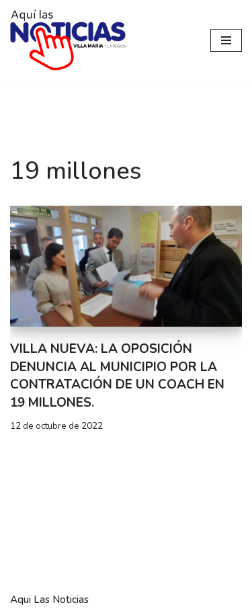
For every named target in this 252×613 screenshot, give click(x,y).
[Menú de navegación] (226, 40)
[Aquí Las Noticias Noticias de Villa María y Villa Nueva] (68, 40)
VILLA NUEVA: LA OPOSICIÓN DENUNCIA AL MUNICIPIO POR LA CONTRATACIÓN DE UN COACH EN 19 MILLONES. (117, 375)
